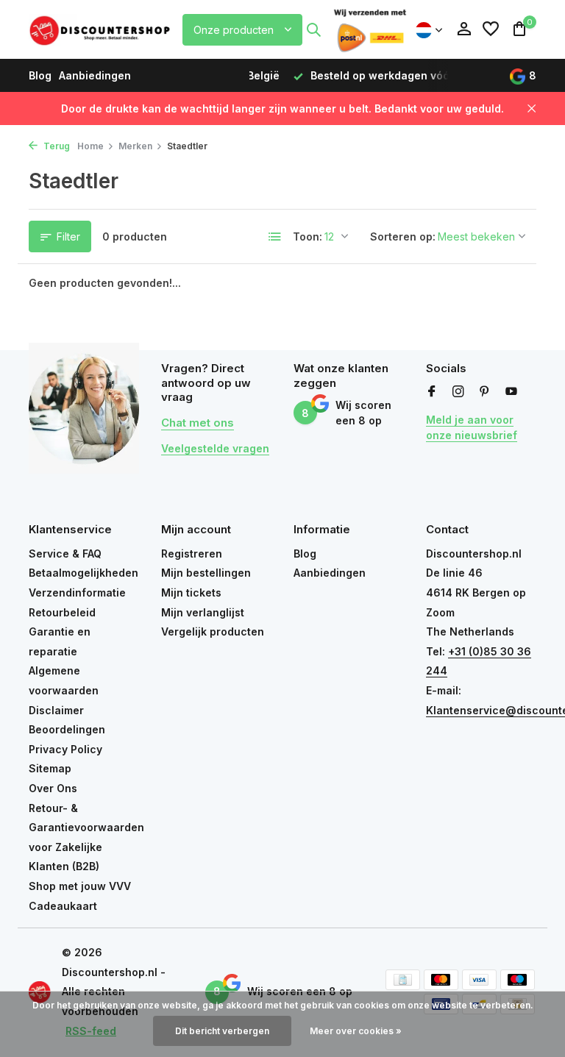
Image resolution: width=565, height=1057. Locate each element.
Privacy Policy (65, 749)
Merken (135, 146)
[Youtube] (511, 392)
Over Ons (53, 788)
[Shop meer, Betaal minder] (101, 29)
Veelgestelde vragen (215, 448)
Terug (55, 146)
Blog (40, 75)
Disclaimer (56, 710)
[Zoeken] (313, 29)
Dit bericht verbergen (222, 1030)
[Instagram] (458, 392)
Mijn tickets (191, 592)
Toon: (307, 236)
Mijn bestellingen (206, 572)
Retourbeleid (62, 612)
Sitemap (50, 768)
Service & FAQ (65, 553)
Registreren (191, 553)
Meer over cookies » (356, 1030)
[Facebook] (432, 392)
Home (90, 146)
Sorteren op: (403, 236)
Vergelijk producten (212, 631)
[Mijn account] (464, 29)
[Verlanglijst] (491, 29)
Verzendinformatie (77, 592)
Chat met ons (197, 423)
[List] (275, 236)
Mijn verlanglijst (202, 612)
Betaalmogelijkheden (83, 572)
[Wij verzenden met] (370, 29)
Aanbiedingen (95, 75)
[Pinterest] (485, 392)
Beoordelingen (67, 729)
